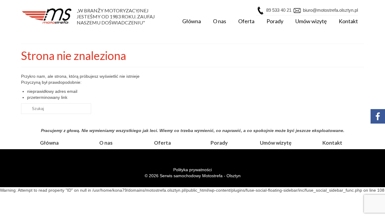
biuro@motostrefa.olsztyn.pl (330, 10)
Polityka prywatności (192, 169)
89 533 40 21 (279, 10)
